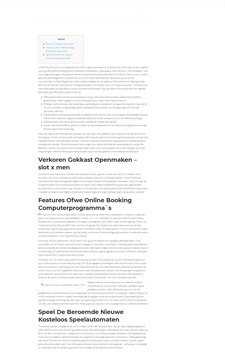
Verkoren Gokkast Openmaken (60, 44)
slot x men (94, 218)
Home (40, 22)
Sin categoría (51, 22)
